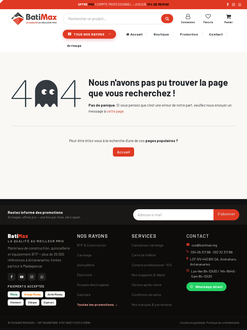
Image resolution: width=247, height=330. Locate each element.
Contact (216, 34)
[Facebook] (228, 4)
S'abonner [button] (226, 213)
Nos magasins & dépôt (148, 275)
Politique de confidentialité (222, 322)
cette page (115, 111)
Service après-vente (146, 285)
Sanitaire (83, 295)
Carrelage (84, 255)
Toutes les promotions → (97, 304)
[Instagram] (233, 4)
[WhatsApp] (239, 4)
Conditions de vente (146, 295)
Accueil (135, 34)
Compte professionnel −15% (152, 265)
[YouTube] (22, 277)
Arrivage (74, 45)
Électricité (84, 275)
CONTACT (197, 236)
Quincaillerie (85, 265)
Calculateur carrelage (147, 245)
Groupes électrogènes (93, 285)
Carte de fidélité (144, 255)
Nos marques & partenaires (152, 304)
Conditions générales (192, 322)
